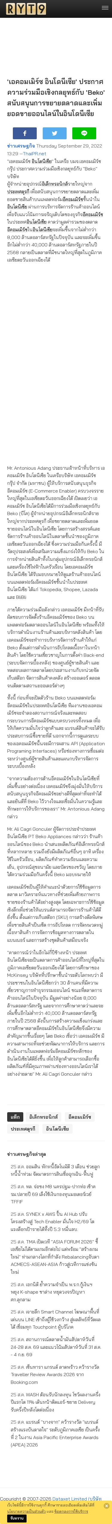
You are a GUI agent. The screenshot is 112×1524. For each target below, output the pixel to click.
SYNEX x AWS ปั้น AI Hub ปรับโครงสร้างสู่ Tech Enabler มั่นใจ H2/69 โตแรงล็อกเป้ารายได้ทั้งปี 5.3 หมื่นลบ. (52, 1221)
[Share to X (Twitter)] (55, 133)
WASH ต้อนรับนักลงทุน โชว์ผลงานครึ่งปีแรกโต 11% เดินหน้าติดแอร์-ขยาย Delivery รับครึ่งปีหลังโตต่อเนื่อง (55, 1402)
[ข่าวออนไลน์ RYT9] (24, 9)
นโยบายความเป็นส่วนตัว (26, 1511)
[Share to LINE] (84, 133)
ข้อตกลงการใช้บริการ (71, 1511)
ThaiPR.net (34, 153)
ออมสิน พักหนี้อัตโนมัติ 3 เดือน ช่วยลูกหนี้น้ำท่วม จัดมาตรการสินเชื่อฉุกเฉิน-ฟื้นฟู (55, 1170)
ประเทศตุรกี (18, 191)
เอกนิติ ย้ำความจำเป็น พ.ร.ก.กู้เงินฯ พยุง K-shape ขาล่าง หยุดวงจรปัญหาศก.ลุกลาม (51, 1292)
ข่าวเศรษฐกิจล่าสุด (26, 1154)
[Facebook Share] (25, 133)
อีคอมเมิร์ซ (73, 199)
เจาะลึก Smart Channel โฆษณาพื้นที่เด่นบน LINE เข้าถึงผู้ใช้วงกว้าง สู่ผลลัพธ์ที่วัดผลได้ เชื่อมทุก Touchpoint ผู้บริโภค (56, 1319)
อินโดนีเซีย (42, 161)
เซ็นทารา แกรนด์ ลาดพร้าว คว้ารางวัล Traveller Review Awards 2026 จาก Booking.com (55, 1374)
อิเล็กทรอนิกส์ (55, 184)
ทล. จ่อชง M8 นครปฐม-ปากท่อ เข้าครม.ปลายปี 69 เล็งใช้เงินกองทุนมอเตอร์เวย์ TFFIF (53, 1194)
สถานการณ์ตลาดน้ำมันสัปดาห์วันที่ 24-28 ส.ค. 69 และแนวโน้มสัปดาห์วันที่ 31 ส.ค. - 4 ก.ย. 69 (56, 1346)
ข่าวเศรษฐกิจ (21, 146)
